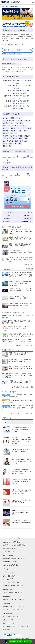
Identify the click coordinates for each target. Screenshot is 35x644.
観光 (20, 138)
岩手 (22, 80)
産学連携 (5, 133)
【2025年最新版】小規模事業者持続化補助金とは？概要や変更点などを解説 (21, 429)
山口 (28, 101)
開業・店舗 (23, 141)
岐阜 (21, 91)
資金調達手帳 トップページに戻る (12, 53)
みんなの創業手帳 (8, 579)
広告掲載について (8, 606)
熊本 (24, 106)
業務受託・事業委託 (28, 157)
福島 (17, 83)
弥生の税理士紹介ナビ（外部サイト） (13, 585)
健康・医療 (19, 123)
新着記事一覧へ (28, 264)
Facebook (9, 592)
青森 (18, 80)
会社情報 (5, 599)
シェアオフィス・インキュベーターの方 (14, 609)
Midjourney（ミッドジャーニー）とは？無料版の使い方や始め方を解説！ (21, 512)
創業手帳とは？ (7, 545)
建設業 (13, 128)
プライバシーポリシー (9, 620)
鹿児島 (18, 108)
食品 (20, 143)
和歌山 (14, 98)
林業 (29, 128)
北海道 (14, 80)
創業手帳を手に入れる (9, 548)
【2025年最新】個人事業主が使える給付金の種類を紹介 (21, 501)
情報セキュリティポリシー (10, 623)
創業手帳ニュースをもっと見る (24, 345)
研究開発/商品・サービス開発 (12, 136)
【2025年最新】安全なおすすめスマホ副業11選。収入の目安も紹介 (21, 521)
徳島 (14, 103)
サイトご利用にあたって (10, 616)
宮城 (26, 80)
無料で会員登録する (19, 545)
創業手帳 (13, 558)
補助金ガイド (28, 641)
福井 (21, 93)
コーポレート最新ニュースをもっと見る (22, 413)
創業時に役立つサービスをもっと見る (22, 387)
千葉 (26, 85)
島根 (17, 101)
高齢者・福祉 (7, 146)
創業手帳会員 (6, 218)
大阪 (14, 96)
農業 (16, 141)
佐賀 (17, 106)
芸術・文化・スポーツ (10, 138)
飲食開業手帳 (6, 561)
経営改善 (27, 136)
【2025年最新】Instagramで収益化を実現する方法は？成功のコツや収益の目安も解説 (21, 471)
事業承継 (5, 123)
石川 (17, 93)
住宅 (12, 123)
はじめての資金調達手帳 (10, 565)
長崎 (21, 106)
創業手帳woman (17, 561)
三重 (18, 98)
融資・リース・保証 (17, 157)
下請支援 (19, 120)
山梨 (24, 93)
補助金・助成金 (7, 157)
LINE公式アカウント (20, 592)
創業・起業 (6, 125)
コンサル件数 (6, 215)
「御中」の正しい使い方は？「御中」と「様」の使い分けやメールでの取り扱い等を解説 (21, 491)
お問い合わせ (19, 606)
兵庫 (17, 96)
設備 (25, 138)
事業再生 (27, 120)
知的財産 (13, 133)
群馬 (17, 88)
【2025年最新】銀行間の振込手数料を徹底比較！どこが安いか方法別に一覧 (21, 481)
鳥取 (14, 101)
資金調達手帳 (11, 6)
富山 (14, 93)
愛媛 (21, 103)
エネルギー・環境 (8, 118)
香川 (17, 103)
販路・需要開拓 (8, 141)
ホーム (4, 6)
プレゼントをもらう (8, 551)
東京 (14, 85)
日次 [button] (4, 422)
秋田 (29, 80)
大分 (28, 106)
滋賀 (24, 96)
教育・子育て (21, 128)
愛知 (14, 91)
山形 (14, 83)
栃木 (14, 88)
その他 (18, 118)
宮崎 (14, 108)
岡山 (21, 101)
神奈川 (18, 85)
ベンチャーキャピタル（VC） (7, 176)
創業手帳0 (6, 558)
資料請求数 (6, 221)
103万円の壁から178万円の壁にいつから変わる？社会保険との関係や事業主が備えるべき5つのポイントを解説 (22, 440)
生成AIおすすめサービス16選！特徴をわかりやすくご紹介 (21, 450)
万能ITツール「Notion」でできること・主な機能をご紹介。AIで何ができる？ (21, 461)
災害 (25, 131)
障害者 (5, 143)
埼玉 (22, 85)
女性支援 (5, 128)
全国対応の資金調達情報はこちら (11, 63)
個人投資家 (17, 175)
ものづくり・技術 (8, 120)
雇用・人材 (12, 143)
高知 (24, 103)
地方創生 (15, 125)
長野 (28, 91)
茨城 (29, 85)
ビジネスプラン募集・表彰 (7, 163)
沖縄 (22, 108)
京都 (21, 96)
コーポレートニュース (9, 572)
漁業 (20, 131)
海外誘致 (5, 131)
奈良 (28, 96)
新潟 (24, 91)
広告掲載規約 (6, 629)
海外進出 (13, 131)
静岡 (17, 91)
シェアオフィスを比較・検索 (11, 582)
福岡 (14, 106)
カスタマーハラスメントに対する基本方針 (15, 626)
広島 (24, 101)
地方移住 (23, 125)
